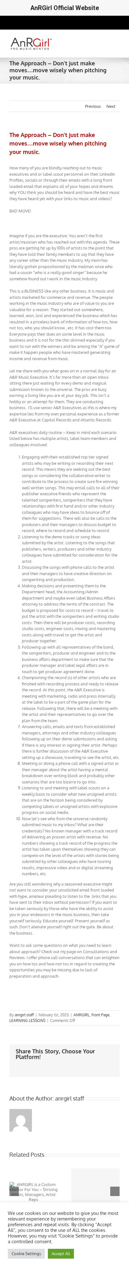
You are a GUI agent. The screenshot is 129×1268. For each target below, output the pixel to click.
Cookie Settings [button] (26, 1253)
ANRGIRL (82, 1015)
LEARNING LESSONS (27, 1020)
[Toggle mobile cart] (94, 39)
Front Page (100, 1015)
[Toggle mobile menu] (117, 39)
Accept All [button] (61, 1253)
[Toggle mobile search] (105, 39)
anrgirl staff (24, 1015)
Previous (93, 106)
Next (111, 106)
